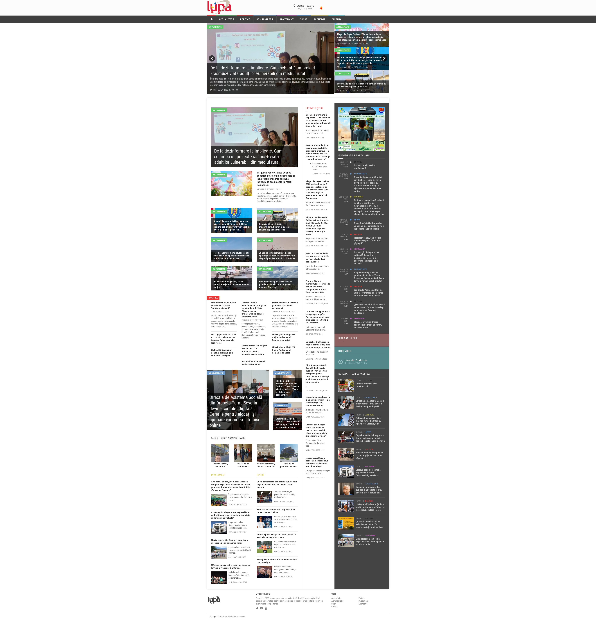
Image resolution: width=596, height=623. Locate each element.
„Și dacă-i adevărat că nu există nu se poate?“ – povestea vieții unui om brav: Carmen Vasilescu (369, 308)
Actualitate (226, 19)
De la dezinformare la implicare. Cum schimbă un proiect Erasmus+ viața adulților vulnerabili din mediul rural (318, 120)
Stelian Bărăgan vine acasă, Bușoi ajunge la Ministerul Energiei (222, 353)
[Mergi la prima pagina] (211, 19)
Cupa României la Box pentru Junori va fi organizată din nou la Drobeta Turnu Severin (277, 484)
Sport (303, 19)
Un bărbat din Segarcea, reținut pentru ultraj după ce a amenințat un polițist (318, 345)
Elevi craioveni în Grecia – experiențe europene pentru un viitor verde (368, 325)
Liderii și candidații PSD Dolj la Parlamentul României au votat (284, 337)
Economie (319, 19)
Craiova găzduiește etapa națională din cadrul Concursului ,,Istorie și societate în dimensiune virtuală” (230, 515)
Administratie (265, 19)
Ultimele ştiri (314, 108)
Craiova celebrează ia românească (364, 167)
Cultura (336, 19)
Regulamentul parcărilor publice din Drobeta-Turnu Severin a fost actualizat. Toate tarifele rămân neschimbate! (369, 276)
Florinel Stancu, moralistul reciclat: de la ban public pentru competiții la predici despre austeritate (318, 286)
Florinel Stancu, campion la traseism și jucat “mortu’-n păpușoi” (223, 305)
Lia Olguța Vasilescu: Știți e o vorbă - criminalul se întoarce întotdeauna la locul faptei (368, 293)
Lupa (214, 617)
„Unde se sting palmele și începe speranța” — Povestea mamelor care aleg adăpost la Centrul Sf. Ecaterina (318, 317)
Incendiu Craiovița (356, 360)
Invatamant (287, 19)
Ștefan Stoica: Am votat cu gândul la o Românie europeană (285, 305)
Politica (245, 19)
